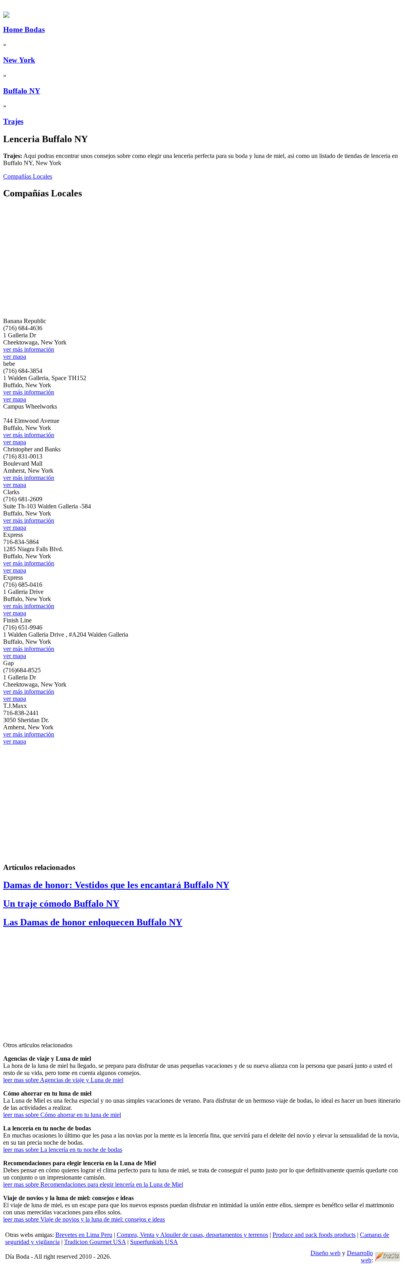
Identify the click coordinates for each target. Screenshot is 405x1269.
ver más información (28, 349)
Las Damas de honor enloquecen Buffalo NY (92, 922)
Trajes (13, 121)
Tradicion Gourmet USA (95, 1242)
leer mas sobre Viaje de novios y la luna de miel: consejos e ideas (84, 1219)
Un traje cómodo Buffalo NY (61, 903)
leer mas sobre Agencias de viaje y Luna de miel (63, 1080)
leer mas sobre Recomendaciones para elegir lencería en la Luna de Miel (93, 1184)
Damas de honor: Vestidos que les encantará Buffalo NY (116, 885)
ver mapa (14, 356)
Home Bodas (24, 29)
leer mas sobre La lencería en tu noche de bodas (62, 1149)
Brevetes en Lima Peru (83, 1234)
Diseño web (325, 1253)
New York (19, 60)
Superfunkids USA (154, 1242)
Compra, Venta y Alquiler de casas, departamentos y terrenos (192, 1234)
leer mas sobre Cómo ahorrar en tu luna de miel (62, 1114)
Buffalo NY (21, 91)
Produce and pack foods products (314, 1234)
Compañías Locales (27, 176)
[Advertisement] (202, 262)
